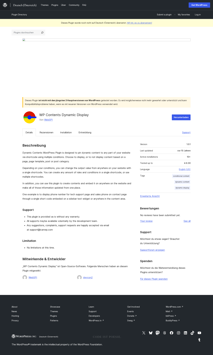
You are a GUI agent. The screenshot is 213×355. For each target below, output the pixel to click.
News (14, 311)
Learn (91, 307)
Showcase (55, 307)
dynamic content (182, 182)
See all (187, 221)
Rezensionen (46, 132)
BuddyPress (173, 320)
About (14, 307)
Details (29, 132)
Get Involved (133, 307)
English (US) (185, 169)
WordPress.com (174, 307)
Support (186, 132)
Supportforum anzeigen (152, 249)
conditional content (181, 176)
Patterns (54, 320)
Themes (54, 311)
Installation (66, 132)
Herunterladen (181, 117)
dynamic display (182, 188)
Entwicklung (85, 132)
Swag (131, 320)
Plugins (53, 316)
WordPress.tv (96, 320)
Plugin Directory (19, 14)
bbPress (171, 316)
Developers (94, 316)
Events (130, 311)
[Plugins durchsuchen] (42, 32)
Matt (169, 311)
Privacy (15, 320)
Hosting (15, 316)
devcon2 (88, 277)
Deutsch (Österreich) (48, 336)
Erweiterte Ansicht (150, 196)
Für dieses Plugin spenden (154, 278)
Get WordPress (199, 5)
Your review (146, 221)
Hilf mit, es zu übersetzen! (139, 23)
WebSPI (48, 119)
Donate (132, 316)
